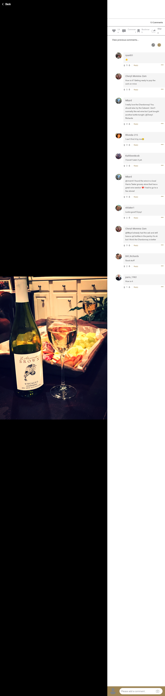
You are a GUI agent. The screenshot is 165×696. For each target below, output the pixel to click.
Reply (136, 65)
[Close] (6, 3)
